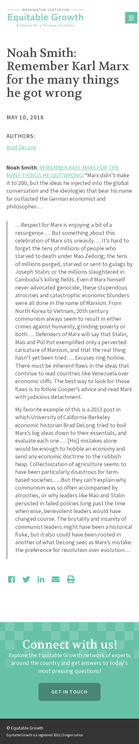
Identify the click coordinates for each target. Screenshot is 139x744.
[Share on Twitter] (26, 579)
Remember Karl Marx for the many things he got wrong (62, 171)
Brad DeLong (21, 147)
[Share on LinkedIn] (40, 579)
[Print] (71, 579)
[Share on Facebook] (11, 579)
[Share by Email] (55, 579)
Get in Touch (69, 691)
